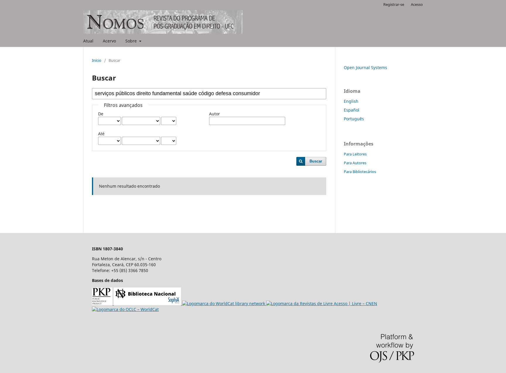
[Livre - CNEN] (321, 303)
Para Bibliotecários (360, 171)
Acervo (109, 41)
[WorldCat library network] (224, 303)
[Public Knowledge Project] (103, 303)
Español (351, 110)
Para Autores (355, 162)
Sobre (131, 41)
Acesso (417, 4)
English (351, 101)
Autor (214, 114)
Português (354, 119)
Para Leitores (355, 154)
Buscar (316, 161)
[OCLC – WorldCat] (125, 309)
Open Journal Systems (365, 67)
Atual (88, 41)
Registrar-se (393, 4)
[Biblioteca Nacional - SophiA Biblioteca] (148, 303)
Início (96, 60)
